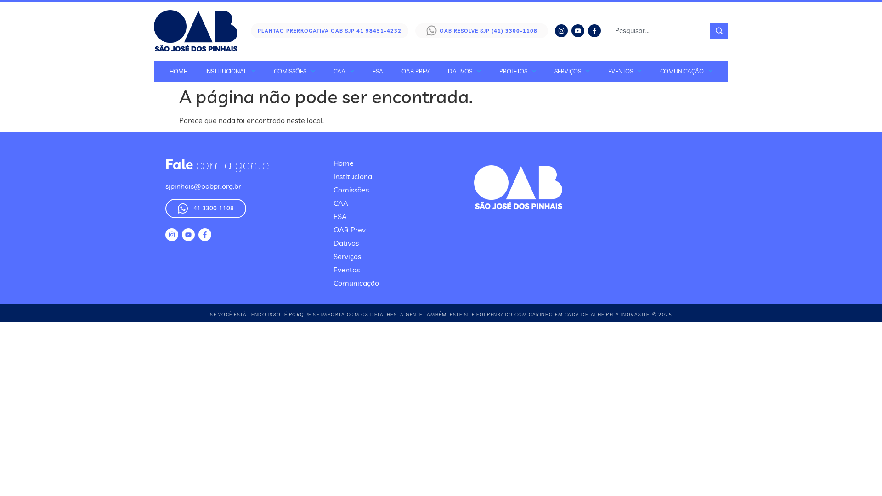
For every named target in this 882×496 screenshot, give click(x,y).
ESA (378, 71)
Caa (339, 71)
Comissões (290, 71)
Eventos (620, 71)
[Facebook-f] (594, 30)
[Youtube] (577, 30)
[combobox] (659, 31)
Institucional (226, 71)
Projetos (513, 71)
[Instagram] (561, 30)
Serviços (567, 71)
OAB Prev (415, 71)
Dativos (460, 71)
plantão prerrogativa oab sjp (329, 31)
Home (178, 71)
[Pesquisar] (719, 31)
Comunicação (682, 71)
